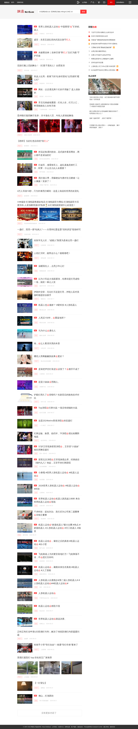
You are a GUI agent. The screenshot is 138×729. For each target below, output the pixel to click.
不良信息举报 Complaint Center (93, 727)
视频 (36, 33)
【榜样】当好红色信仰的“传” (33, 140)
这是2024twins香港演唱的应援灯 (55, 420)
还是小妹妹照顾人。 (49, 381)
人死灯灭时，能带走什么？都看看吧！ (52, 253)
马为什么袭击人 (47, 330)
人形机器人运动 (47, 593)
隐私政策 (80, 727)
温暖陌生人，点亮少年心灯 (51, 266)
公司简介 (54, 727)
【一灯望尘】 (40, 682)
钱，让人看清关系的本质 (47, 343)
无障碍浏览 (20, 2)
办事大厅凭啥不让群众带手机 (101, 55)
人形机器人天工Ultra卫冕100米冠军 (103, 66)
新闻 (36, 83)
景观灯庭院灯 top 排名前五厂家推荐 (34, 657)
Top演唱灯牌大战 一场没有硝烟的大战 (57, 407)
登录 (111, 2)
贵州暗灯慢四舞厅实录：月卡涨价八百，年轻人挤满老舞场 (45, 115)
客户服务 (73, 727)
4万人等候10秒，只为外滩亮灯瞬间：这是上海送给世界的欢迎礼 (48, 190)
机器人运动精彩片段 (49, 605)
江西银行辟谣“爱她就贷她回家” (101, 47)
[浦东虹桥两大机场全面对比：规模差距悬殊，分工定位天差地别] (104, 87)
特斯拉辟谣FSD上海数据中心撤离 (102, 59)
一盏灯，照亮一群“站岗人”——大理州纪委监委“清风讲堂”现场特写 (49, 229)
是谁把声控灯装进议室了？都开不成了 (58, 369)
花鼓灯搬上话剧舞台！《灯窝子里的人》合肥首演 (41, 65)
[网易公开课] (85, 2)
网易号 (36, 44)
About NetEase (46, 727)
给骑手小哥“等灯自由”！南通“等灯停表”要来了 (56, 644)
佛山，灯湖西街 (46, 695)
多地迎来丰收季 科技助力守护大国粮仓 (104, 44)
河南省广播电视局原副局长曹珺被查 (103, 40)
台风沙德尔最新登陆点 (98, 51)
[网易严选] (92, 2)
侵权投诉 (112, 727)
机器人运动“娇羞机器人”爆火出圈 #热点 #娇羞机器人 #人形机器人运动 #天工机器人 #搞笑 (57, 528)
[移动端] (78, 2)
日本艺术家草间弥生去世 (99, 36)
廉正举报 (106, 727)
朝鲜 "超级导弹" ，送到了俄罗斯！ (101, 118)
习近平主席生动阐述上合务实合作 (102, 32)
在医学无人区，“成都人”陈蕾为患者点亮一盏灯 (56, 240)
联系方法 (61, 727)
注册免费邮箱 (120, 2)
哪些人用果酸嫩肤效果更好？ (49, 356)
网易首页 (6, 2)
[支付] (99, 2)
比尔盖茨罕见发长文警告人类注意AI (103, 70)
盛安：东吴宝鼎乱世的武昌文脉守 (52, 39)
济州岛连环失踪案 (97, 62)
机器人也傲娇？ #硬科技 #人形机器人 (57, 304)
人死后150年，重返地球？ (52, 317)
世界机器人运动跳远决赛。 (52, 618)
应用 (12, 2)
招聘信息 (67, 727)
